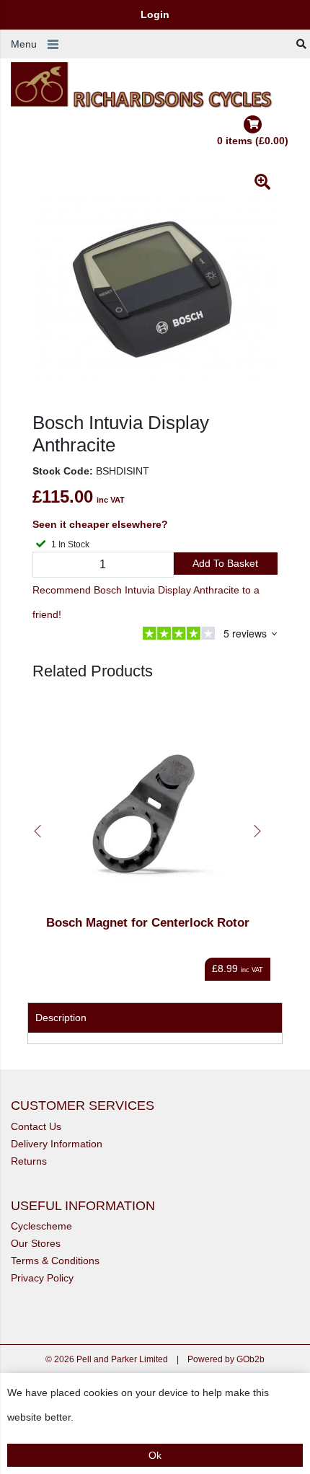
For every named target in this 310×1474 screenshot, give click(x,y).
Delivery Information (56, 1143)
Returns (29, 1161)
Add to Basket (225, 563)
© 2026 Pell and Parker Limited (106, 1359)
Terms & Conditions (55, 1260)
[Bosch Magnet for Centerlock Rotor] (148, 804)
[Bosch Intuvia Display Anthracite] (155, 289)
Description (61, 1017)
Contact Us (36, 1126)
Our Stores (36, 1243)
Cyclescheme (41, 1226)
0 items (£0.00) (252, 140)
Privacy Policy (42, 1278)
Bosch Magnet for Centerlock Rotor (147, 923)
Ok (155, 1455)
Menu (24, 44)
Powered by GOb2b (226, 1359)
